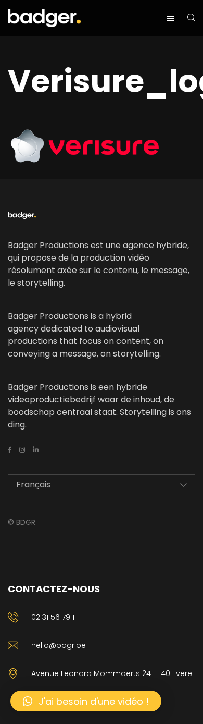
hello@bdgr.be (58, 645)
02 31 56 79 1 (52, 617)
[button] (85, 701)
